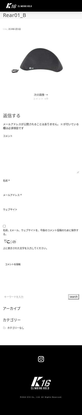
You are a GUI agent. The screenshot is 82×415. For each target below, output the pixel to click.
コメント (8, 136)
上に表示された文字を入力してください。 (25, 248)
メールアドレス (11, 195)
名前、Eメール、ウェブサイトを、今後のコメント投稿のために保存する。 (40, 232)
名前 (5, 180)
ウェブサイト (10, 209)
